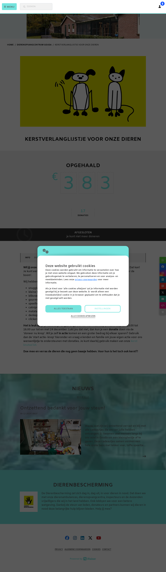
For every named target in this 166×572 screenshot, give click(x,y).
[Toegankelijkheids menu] (162, 3)
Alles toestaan (63, 308)
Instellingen (103, 308)
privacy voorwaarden (86, 279)
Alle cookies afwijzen (83, 316)
